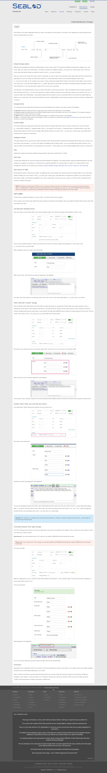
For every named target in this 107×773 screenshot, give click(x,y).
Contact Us (79, 694)
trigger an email (70, 117)
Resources (28, 687)
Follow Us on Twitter (81, 697)
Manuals (34, 687)
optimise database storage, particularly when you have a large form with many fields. (66, 165)
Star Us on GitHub (80, 702)
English (17, 26)
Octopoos (54, 769)
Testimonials (90, 758)
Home (22, 687)
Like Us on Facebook (81, 700)
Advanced (17, 11)
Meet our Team (80, 705)
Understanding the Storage (82, 22)
